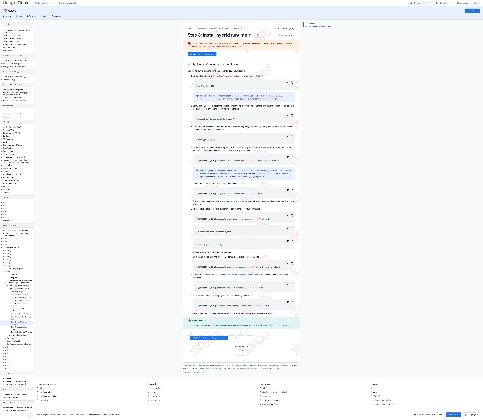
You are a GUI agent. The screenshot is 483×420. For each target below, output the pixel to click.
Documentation (201, 29)
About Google (42, 415)
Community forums (156, 388)
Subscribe (453, 415)
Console (443, 3)
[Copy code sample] (292, 83)
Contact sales (42, 400)
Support (44, 16)
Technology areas (42, 3)
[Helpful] (289, 29)
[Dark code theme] (288, 83)
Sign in (477, 3)
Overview (7, 16)
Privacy (53, 415)
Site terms (62, 415)
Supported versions (233, 46)
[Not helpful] (293, 29)
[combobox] (421, 3)
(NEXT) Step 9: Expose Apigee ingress (209, 338)
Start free (472, 11)
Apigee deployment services (234, 201)
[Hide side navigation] (30, 415)
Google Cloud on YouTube (381, 400)
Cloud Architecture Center (270, 400)
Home (190, 29)
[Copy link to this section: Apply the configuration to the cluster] (242, 64)
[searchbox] (17, 24)
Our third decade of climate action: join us (103, 415)
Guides (19, 16)
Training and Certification (270, 404)
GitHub (262, 388)
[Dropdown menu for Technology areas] (53, 3)
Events (374, 392)
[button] (16, 63)
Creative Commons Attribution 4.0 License (251, 366)
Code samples (265, 396)
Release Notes (154, 396)
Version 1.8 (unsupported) (202, 54)
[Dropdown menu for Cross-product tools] (80, 3)
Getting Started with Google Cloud (273, 392)
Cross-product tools (68, 3)
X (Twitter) (375, 396)
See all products (43, 388)
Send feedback (285, 35)
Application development (219, 29)
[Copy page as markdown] (258, 35)
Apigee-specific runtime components (244, 275)
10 (235, 338)
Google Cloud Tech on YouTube (383, 404)
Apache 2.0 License (190, 368)
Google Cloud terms (77, 415)
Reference (31, 16)
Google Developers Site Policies (223, 368)
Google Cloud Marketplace (47, 396)
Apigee (12, 10)
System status (154, 400)
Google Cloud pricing (45, 392)
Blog (373, 388)
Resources (56, 16)
